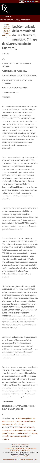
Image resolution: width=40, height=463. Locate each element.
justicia (11, 430)
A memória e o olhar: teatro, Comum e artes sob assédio (19, 20)
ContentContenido (8, 460)
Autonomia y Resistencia (26, 418)
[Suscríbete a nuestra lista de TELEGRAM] (30, 1)
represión (5, 436)
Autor (4, 421)
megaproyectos (20, 430)
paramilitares (7, 433)
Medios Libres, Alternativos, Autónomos (21, 421)
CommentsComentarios (26, 460)
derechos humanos (28, 427)
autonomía (17, 427)
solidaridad (22, 436)
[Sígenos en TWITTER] (28, 1)
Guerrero (5, 430)
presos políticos (18, 433)
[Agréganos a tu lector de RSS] (36, 1)
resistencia (13, 436)
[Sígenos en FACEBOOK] (33, 1)
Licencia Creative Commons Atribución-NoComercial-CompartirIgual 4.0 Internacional (20, 449)
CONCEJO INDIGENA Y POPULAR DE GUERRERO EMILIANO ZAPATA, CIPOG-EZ (6, 32)
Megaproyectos (7, 424)
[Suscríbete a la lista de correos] (25, 2)
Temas (21, 424)
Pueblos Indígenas (30, 433)
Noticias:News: (6, 16)
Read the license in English (20, 456)
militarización (32, 430)
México (16, 424)
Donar (21, 1)
